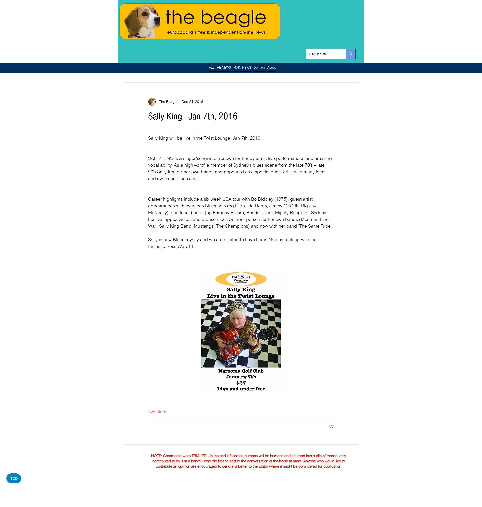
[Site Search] (350, 54)
